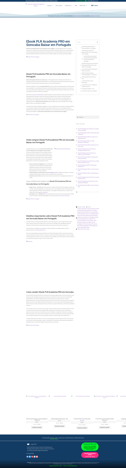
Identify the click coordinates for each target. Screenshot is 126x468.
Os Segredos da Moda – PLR (88, 88)
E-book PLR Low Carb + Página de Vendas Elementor (89, 85)
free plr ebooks (89, 220)
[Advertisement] (76, 12)
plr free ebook (94, 224)
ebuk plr (84, 220)
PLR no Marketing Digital (83, 225)
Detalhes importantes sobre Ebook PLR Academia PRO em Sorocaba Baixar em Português (90, 65)
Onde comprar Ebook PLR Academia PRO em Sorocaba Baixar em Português (89, 52)
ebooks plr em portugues (88, 217)
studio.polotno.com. (41, 230)
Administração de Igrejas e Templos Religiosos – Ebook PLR (89, 73)
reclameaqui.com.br (52, 172)
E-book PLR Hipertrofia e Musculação (87, 81)
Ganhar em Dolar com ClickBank (89, 91)
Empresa (49, 5)
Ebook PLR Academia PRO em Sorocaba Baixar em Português (89, 47)
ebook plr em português (89, 213)
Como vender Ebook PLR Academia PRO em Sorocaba (89, 69)
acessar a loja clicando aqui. (64, 195)
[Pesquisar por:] (87, 117)
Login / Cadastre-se (80, 1)
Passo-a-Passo (59, 5)
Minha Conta (82, 5)
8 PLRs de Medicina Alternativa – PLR (89, 77)
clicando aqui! (44, 192)
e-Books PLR (68, 5)
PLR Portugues (92, 225)
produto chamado (37, 94)
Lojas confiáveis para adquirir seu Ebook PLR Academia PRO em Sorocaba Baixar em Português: (90, 58)
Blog (76, 5)
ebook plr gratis (89, 215)
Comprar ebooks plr (91, 208)
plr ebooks (89, 222)
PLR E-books (86, 229)
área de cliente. (77, 15)
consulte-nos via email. (95, 15)
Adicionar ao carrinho (36, 427)
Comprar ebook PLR (81, 208)
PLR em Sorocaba (86, 224)
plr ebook (84, 222)
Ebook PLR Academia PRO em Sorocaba (88, 210)
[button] (97, 42)
